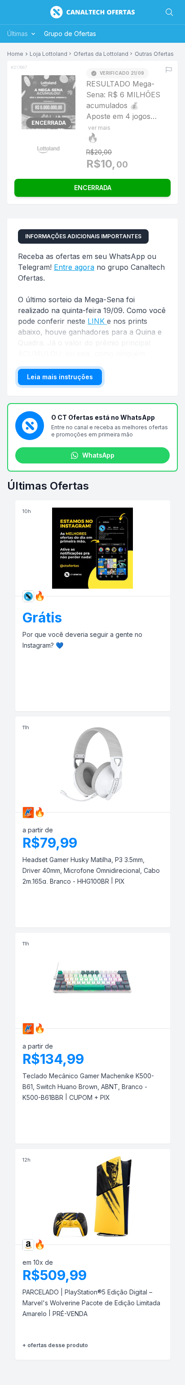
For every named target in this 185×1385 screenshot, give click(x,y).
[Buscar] (169, 12)
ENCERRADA (92, 187)
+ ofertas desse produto (55, 1345)
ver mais (99, 127)
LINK (97, 321)
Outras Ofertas (154, 54)
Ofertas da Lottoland (101, 54)
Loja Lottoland (48, 54)
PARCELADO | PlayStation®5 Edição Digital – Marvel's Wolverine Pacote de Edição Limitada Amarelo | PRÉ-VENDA (91, 1302)
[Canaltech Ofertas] (92, 12)
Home (15, 54)
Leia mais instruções (60, 377)
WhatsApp (98, 455)
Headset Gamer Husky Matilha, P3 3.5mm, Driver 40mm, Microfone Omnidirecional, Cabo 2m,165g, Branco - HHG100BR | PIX (91, 870)
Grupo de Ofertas (70, 33)
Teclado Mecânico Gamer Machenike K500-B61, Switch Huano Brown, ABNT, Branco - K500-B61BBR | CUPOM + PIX (88, 1086)
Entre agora (74, 267)
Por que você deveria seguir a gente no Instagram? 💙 (82, 640)
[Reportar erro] (168, 69)
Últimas (17, 33)
